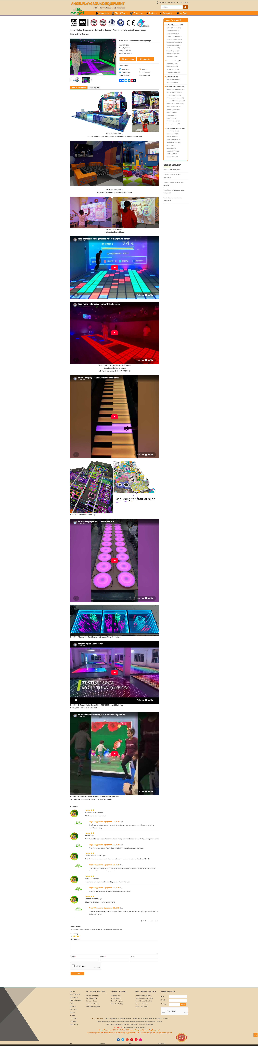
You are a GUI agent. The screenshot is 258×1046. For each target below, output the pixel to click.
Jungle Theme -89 (172, 131)
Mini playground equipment (175, 98)
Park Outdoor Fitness (173, 139)
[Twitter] (122, 1040)
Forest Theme (171, 115)
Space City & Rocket (173, 109)
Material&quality (76, 1000)
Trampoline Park (173, 61)
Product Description (79, 87)
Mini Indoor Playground (174, 39)
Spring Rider (171, 148)
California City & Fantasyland (175, 101)
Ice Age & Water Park (173, 106)
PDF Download (146, 72)
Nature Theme (171, 112)
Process (73, 1006)
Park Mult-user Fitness (173, 142)
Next (156, 921)
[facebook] (118, 1040)
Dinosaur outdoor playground (175, 89)
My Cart (183, 13)
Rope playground (172, 82)
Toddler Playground (172, 51)
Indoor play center (172, 30)
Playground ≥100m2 (173, 45)
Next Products (144, 75)
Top (255, 1035)
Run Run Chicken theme (174, 92)
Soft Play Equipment (173, 53)
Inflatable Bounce (172, 157)
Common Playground (173, 121)
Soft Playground (171, 56)
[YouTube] (136, 1040)
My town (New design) (173, 28)
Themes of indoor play (174, 36)
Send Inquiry (94, 87)
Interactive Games (172, 33)
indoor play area (175, 170)
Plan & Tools (120, 13)
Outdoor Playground (175, 86)
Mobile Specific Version (160, 1018)
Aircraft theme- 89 (172, 134)
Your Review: (75, 939)
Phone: (132, 956)
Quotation (73, 1009)
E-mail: (73, 956)
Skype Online (126, 69)
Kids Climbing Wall (172, 151)
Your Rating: (74, 934)
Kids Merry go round (173, 48)
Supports (73, 1018)
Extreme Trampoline (173, 69)
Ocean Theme (171, 118)
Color (72, 1003)
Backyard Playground (175, 128)
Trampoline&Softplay (173, 72)
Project (152, 13)
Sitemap (159, 1021)
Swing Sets (170, 145)
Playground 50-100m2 (174, 42)
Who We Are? (75, 994)
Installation (74, 997)
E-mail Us (144, 69)
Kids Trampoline (172, 66)
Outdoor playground (173, 124)
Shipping (73, 1021)
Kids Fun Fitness (172, 136)
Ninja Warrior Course (173, 79)
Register (172, 2)
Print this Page (126, 72)
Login (166, 2)
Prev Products (124, 75)
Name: (102, 956)
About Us (103, 13)
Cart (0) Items (184, 2)
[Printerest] (131, 1040)
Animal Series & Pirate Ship (175, 103)
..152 (151, 921)
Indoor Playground (174, 25)
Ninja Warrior (172, 76)
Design (72, 991)
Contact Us (168, 13)
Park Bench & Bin (172, 154)
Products (138, 13)
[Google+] (127, 1040)
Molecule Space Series (173, 95)
